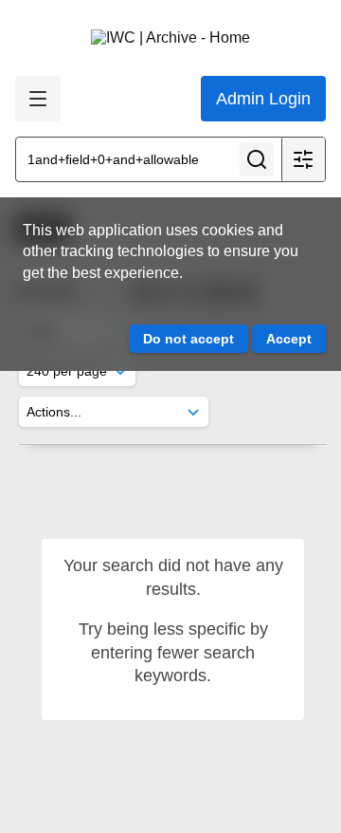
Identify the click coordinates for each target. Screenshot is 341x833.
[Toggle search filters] (303, 159)
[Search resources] (257, 159)
